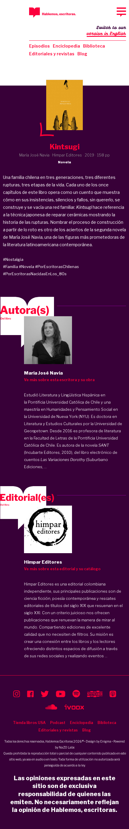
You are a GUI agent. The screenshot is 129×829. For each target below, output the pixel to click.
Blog (82, 53)
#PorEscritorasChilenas (57, 266)
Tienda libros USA (29, 722)
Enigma (105, 741)
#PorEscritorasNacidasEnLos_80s (35, 273)
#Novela (26, 266)
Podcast (57, 722)
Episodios (39, 45)
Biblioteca (94, 45)
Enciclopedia (66, 45)
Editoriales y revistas (51, 53)
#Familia (10, 266)
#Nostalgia (13, 259)
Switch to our (106, 30)
